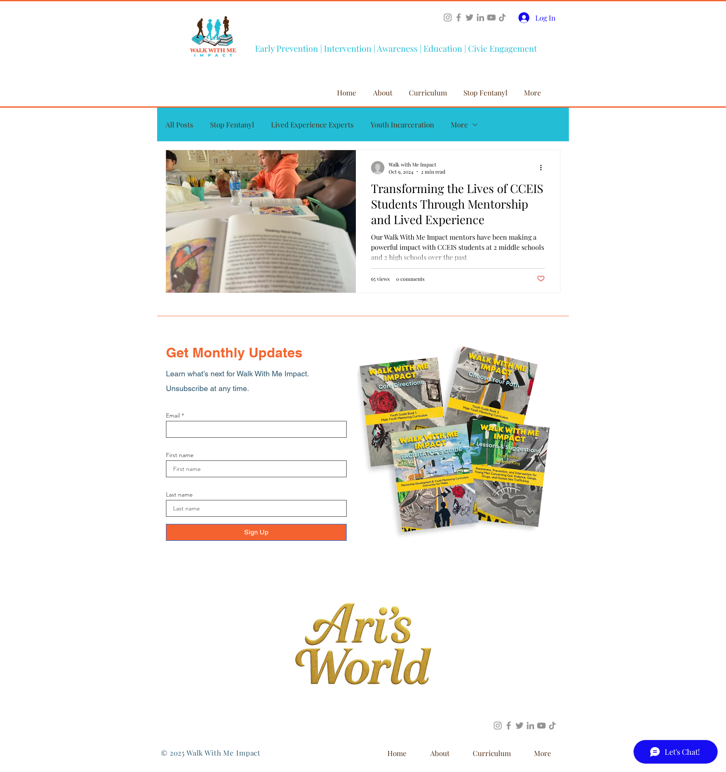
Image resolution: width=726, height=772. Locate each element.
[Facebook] (458, 17)
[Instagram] (447, 17)
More (459, 124)
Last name (179, 494)
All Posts (179, 124)
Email (173, 415)
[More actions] (544, 168)
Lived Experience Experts (312, 124)
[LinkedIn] (480, 17)
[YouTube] (491, 17)
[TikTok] (502, 17)
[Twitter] (469, 17)
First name (180, 455)
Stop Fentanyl (232, 124)
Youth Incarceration (402, 124)
